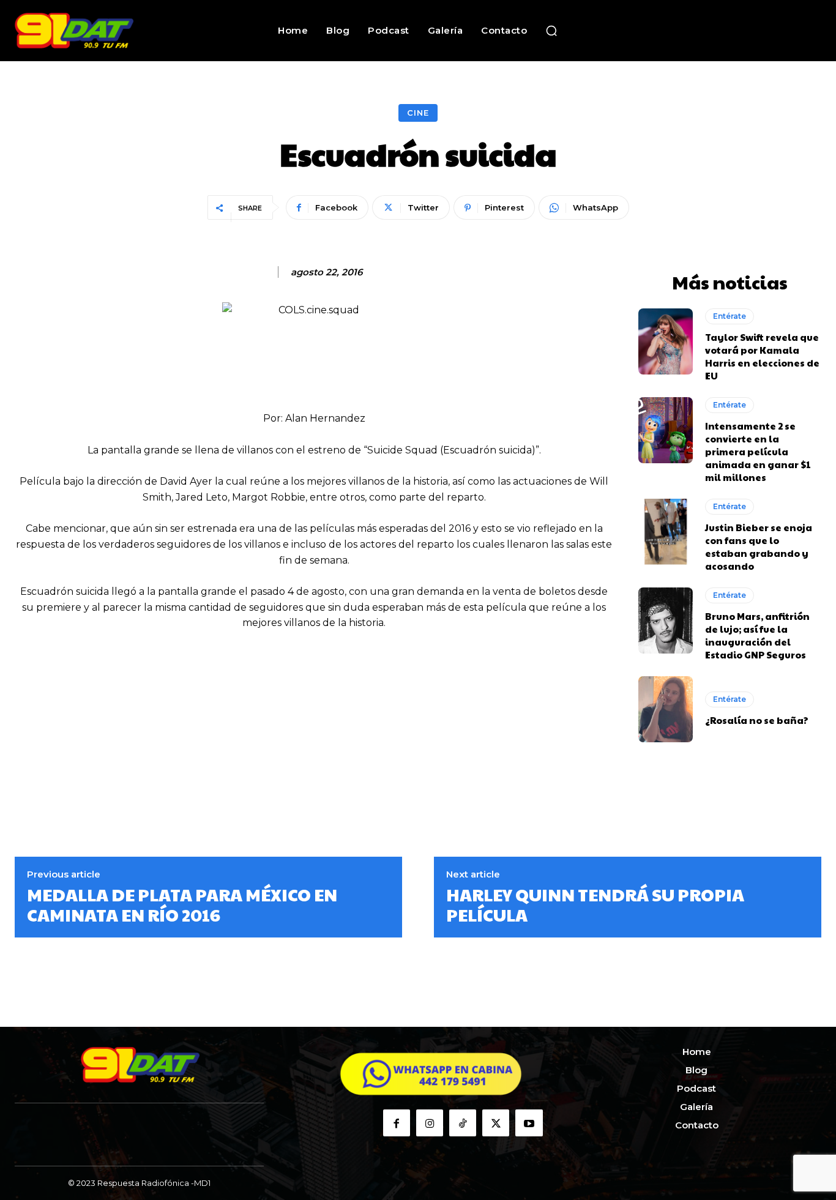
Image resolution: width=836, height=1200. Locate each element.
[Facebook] (396, 1122)
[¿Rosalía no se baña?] (665, 709)
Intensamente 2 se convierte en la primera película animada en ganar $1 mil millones (758, 451)
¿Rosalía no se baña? (756, 720)
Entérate (729, 316)
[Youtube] (528, 1122)
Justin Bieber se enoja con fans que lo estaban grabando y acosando (758, 546)
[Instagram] (429, 1122)
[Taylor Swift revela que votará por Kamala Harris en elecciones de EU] (665, 341)
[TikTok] (462, 1122)
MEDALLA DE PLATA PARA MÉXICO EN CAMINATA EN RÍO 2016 (182, 904)
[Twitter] (495, 1122)
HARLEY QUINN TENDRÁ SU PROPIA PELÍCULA (595, 904)
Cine (418, 112)
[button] (551, 30)
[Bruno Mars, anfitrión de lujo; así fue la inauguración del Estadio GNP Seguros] (665, 620)
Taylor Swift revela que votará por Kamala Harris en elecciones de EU (762, 356)
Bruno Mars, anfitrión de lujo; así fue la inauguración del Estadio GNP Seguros (757, 635)
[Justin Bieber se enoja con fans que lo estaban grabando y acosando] (665, 532)
